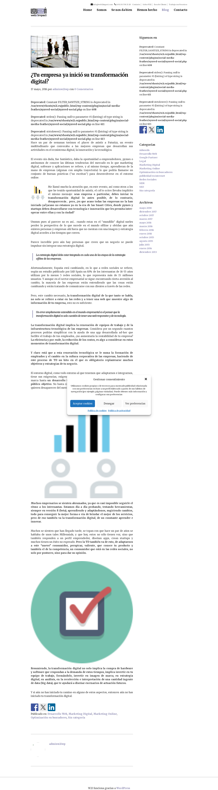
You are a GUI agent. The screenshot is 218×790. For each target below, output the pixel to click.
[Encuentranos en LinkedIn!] (160, 130)
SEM (141, 183)
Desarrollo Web (57, 713)
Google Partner (148, 157)
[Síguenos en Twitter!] (151, 130)
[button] (146, 379)
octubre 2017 (146, 215)
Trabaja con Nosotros (178, 5)
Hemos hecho (147, 10)
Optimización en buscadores (49, 717)
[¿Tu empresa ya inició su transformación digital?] (82, 52)
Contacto (136, 5)
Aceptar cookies (82, 403)
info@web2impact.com (103, 5)
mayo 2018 (145, 208)
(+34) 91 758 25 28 (123, 5)
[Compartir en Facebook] (34, 707)
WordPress (123, 788)
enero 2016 (145, 233)
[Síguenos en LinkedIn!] (51, 707)
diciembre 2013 (148, 252)
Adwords (144, 150)
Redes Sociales (148, 179)
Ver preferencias (135, 403)
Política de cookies (97, 410)
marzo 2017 (145, 219)
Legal (142, 161)
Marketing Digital (80, 713)
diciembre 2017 (148, 211)
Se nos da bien (121, 10)
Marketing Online (105, 713)
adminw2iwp (61, 89)
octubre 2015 (146, 237)
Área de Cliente (160, 5)
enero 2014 (145, 248)
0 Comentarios (83, 89)
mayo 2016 (145, 222)
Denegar (109, 403)
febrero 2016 (146, 230)
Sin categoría (76, 717)
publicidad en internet (152, 175)
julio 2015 (144, 244)
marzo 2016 (146, 226)
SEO (141, 186)
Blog (165, 10)
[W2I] (39, 12)
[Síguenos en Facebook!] (143, 130)
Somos (102, 10)
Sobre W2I (147, 5)
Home (87, 10)
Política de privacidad (119, 410)
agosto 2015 (146, 241)
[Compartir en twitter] (43, 707)
